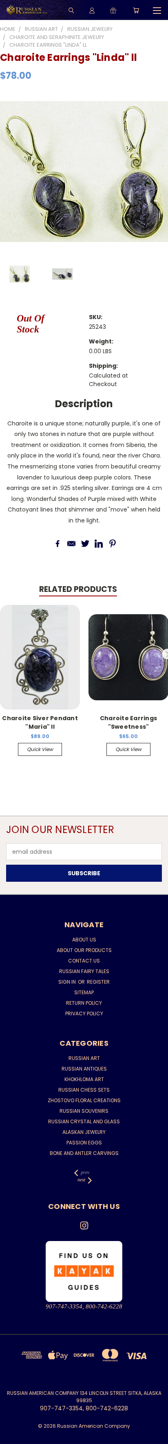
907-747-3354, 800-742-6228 (84, 1306)
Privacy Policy (84, 1013)
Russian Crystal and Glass (84, 1121)
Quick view (40, 749)
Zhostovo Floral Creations (84, 1100)
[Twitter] (85, 544)
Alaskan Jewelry (84, 1132)
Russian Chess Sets (84, 1089)
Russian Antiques (84, 1068)
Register (98, 981)
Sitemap (84, 992)
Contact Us (84, 960)
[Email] (71, 544)
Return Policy (84, 1002)
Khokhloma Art (84, 1079)
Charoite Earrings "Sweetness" (128, 722)
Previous (12, 1435)
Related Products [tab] (78, 589)
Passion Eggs (84, 1142)
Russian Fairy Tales (84, 971)
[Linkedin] (99, 544)
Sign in (67, 981)
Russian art (84, 1058)
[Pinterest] (112, 544)
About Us (84, 939)
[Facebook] (57, 544)
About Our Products (84, 950)
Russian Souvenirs (84, 1110)
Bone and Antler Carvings (84, 1153)
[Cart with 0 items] (136, 10)
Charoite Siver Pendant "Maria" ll (40, 722)
